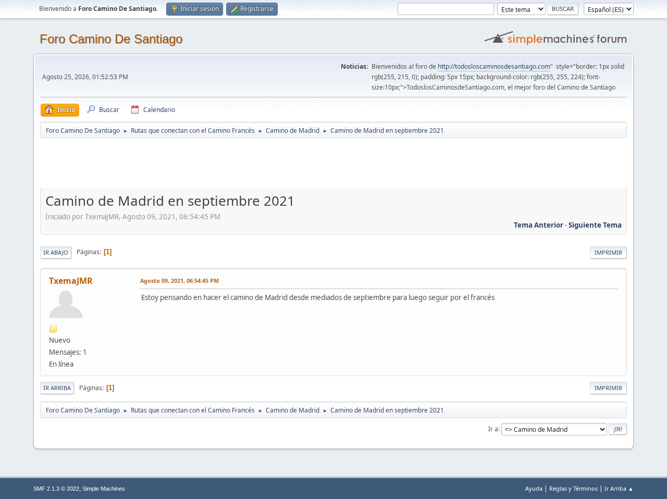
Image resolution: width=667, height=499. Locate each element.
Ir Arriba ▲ (619, 488)
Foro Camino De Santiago (111, 39)
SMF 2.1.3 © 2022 (56, 488)
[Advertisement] (223, 162)
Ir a (493, 428)
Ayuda (533, 488)
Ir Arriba (57, 388)
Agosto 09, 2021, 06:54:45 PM (179, 280)
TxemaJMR (71, 280)
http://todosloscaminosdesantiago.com (494, 66)
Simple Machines (103, 488)
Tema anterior (538, 225)
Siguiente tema (595, 225)
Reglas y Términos (573, 488)
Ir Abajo (55, 252)
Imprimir (608, 252)
